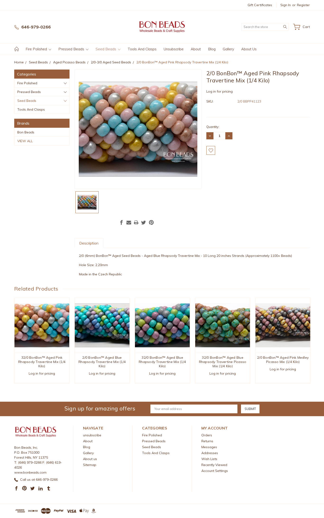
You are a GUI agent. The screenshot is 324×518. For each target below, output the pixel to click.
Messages (209, 447)
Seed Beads (106, 49)
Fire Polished (37, 49)
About (196, 49)
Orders (206, 435)
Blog (212, 49)
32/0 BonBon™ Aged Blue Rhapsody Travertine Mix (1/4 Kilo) (162, 361)
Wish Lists (209, 459)
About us (249, 49)
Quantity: (212, 127)
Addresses (209, 453)
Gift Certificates (260, 5)
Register (303, 5)
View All (25, 141)
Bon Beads (25, 132)
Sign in (285, 5)
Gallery (228, 49)
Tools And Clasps (142, 49)
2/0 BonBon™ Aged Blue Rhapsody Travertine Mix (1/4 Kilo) (102, 361)
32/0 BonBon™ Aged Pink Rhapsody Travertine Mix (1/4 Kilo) (41, 361)
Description (88, 243)
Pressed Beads (71, 49)
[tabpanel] (42, 340)
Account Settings (214, 471)
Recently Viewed (214, 465)
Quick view (42, 336)
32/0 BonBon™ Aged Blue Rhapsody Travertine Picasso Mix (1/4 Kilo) (222, 361)
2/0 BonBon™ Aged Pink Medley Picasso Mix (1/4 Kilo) (283, 359)
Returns (207, 441)
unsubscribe (174, 49)
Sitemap (89, 465)
